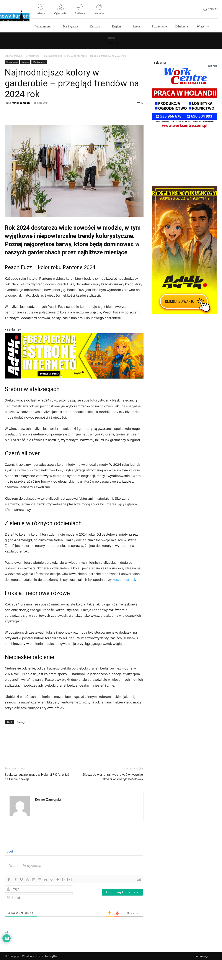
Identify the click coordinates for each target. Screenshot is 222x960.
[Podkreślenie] (21, 879)
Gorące (25, 61)
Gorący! (21, 722)
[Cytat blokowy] (46, 879)
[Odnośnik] (58, 879)
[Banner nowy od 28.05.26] (184, 128)
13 (142, 102)
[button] (210, 9)
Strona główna (13, 56)
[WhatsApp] (39, 112)
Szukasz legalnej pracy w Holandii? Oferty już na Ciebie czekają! (37, 777)
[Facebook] (9, 112)
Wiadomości (39, 61)
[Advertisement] (184, 158)
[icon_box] (41, 11)
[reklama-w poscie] (74, 356)
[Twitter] (19, 112)
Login (10, 851)
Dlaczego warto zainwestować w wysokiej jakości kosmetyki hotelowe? (113, 777)
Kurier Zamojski (21, 102)
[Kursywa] (15, 879)
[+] (69, 879)
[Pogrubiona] (9, 879)
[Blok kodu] (52, 879)
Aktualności (33, 56)
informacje (202, 956)
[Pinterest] (29, 112)
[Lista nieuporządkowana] (40, 879)
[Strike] (27, 879)
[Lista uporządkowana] (34, 879)
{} (63, 879)
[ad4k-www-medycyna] (184, 313)
